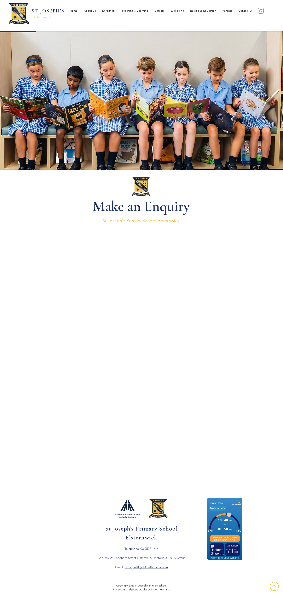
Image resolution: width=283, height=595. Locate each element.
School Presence (160, 589)
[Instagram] (261, 11)
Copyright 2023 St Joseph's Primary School (141, 585)
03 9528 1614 (149, 549)
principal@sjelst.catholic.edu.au (146, 567)
